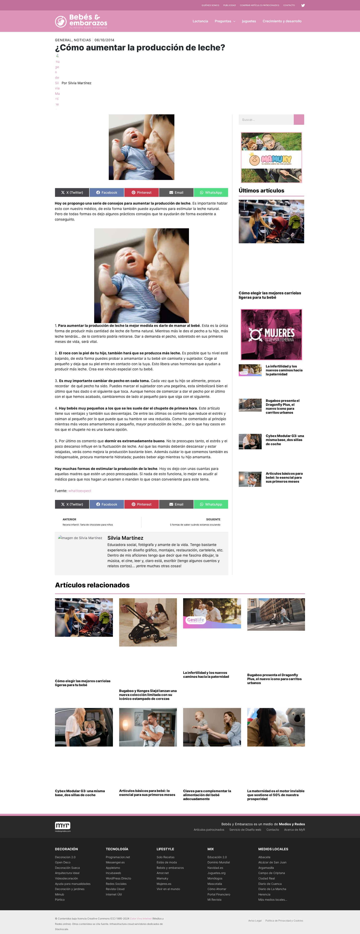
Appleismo (113, 867)
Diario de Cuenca (270, 883)
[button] (233, 21)
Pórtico (60, 899)
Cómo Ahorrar (217, 889)
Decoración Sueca (67, 867)
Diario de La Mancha (272, 889)
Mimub (59, 894)
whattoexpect (79, 491)
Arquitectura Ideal (67, 873)
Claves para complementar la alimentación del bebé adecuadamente (207, 795)
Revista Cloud (115, 889)
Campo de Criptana (271, 873)
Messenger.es (115, 862)
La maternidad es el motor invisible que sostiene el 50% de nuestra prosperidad (276, 795)
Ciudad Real (266, 878)
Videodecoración (66, 878)
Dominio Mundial (219, 862)
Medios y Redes (292, 824)
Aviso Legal (255, 920)
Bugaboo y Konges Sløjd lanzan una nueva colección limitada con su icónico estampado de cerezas (148, 695)
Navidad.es (215, 867)
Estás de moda (167, 862)
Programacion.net (118, 857)
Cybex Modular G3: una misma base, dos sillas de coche (285, 440)
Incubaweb (113, 873)
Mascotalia (215, 883)
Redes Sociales (116, 883)
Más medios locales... (272, 899)
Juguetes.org (217, 873)
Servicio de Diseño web (245, 829)
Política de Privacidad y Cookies (284, 920)
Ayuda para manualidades (72, 883)
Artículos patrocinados (209, 829)
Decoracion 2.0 (65, 857)
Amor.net (163, 873)
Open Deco (62, 862)
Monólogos (215, 878)
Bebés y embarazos (170, 867)
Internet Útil (114, 894)
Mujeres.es (164, 883)
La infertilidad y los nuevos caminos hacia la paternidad (284, 370)
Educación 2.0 (217, 857)
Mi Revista (214, 899)
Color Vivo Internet (141, 918)
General (63, 40)
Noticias (82, 40)
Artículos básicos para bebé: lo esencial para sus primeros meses (284, 477)
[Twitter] (303, 5)
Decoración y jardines (69, 889)
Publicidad (229, 5)
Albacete (264, 857)
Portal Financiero (219, 894)
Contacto (289, 5)
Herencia (264, 894)
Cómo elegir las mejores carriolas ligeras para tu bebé (270, 295)
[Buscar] (299, 119)
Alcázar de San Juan (272, 862)
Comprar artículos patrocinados (259, 5)
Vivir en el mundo (168, 889)
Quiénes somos (210, 5)
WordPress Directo (118, 878)
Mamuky (162, 878)
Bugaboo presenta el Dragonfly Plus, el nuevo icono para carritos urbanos (283, 406)
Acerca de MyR (294, 829)
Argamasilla (266, 867)
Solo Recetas (165, 857)
